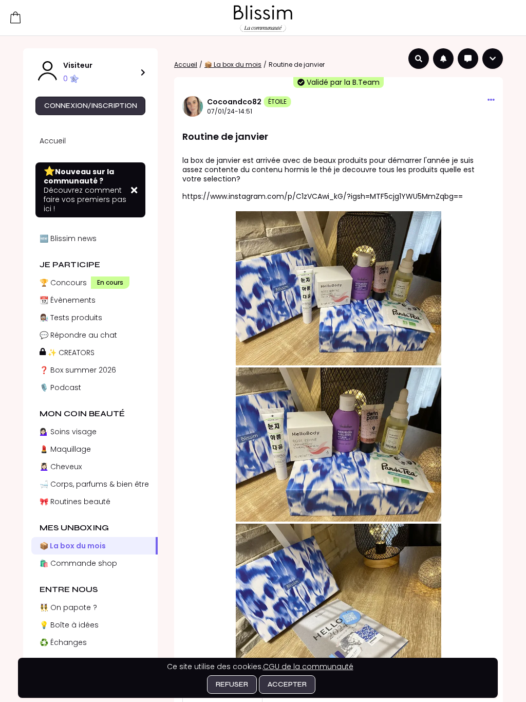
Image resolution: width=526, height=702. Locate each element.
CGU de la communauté (308, 666)
